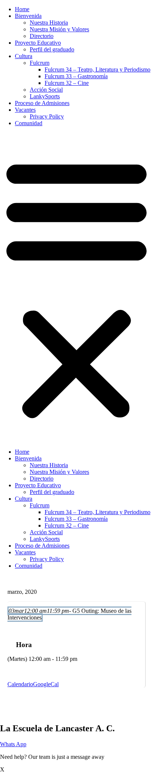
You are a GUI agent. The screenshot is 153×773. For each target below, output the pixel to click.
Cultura (23, 56)
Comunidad (28, 123)
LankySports (45, 96)
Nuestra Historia (49, 22)
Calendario (20, 684)
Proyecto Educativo (38, 42)
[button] (76, 288)
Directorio (41, 36)
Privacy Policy (47, 116)
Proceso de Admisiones (42, 103)
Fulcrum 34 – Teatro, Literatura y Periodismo (97, 69)
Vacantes (25, 110)
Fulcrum (39, 63)
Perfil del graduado (52, 49)
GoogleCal (46, 684)
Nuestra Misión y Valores (59, 29)
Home (22, 9)
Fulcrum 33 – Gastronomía (76, 76)
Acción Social (46, 89)
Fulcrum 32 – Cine (67, 83)
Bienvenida (28, 16)
